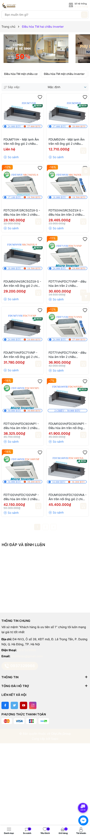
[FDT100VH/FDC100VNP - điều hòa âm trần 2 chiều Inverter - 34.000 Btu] (22, 470)
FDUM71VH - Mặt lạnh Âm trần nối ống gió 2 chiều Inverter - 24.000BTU (21, 142)
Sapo (54, 738)
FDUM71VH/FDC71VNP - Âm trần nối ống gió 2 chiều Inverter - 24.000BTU (22, 355)
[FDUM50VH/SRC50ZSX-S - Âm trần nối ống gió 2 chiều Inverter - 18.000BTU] (22, 257)
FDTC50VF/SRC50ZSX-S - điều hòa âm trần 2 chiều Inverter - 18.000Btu (22, 213)
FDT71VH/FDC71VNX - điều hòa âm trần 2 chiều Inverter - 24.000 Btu (67, 355)
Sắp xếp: (14, 87)
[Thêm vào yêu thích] (40, 97)
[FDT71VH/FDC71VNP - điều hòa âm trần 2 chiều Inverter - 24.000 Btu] (67, 257)
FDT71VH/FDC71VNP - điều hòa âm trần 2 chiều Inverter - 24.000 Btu (67, 284)
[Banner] (36, 48)
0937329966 (26, 650)
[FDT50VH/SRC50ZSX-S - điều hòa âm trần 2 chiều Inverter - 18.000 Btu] (67, 185)
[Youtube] (23, 705)
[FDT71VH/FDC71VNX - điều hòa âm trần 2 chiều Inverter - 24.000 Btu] (67, 328)
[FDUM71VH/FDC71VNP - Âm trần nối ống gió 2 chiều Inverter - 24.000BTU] (22, 328)
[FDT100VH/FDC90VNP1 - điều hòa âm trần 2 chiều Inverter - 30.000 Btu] (22, 399)
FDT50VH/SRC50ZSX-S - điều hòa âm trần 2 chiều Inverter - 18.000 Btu (66, 213)
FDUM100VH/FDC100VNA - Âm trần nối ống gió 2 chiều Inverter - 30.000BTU (67, 497)
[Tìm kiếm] (84, 14)
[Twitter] (14, 705)
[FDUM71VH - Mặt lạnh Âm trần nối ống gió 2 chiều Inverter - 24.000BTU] (22, 115)
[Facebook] (5, 705)
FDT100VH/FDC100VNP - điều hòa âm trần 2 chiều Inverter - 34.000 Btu (21, 497)
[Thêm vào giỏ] (83, 150)
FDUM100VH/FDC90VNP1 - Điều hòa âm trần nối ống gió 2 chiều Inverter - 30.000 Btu (67, 426)
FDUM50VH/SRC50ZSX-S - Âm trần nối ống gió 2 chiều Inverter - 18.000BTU (22, 284)
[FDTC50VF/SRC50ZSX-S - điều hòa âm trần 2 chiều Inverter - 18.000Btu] (22, 185)
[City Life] (20, 5)
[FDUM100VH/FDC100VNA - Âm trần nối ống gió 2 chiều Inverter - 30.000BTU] (67, 470)
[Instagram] (32, 705)
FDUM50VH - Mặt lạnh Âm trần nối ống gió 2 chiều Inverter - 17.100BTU (67, 142)
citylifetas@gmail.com (27, 656)
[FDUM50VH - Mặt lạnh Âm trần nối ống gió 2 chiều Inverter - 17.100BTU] (67, 115)
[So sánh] (11, 157)
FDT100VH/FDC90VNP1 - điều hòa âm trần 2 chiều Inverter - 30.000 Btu (21, 426)
